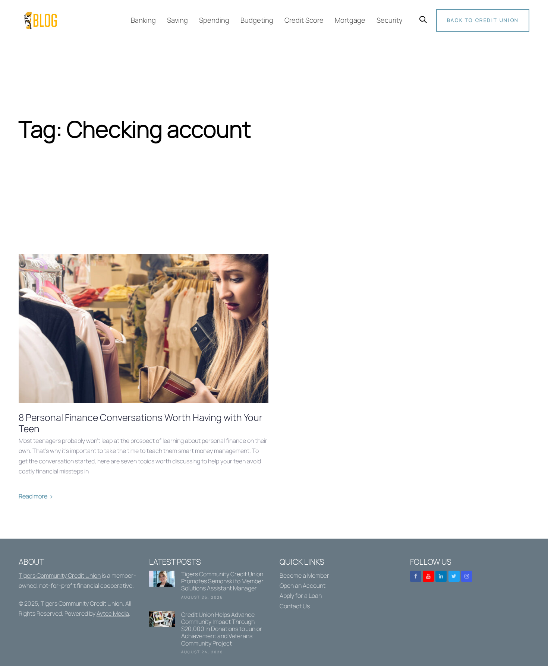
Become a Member (304, 575)
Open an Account (302, 585)
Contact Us (295, 606)
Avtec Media (113, 613)
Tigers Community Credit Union (60, 575)
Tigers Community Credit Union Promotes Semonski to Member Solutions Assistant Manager (208, 586)
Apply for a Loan (301, 596)
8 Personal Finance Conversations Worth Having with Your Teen (140, 423)
